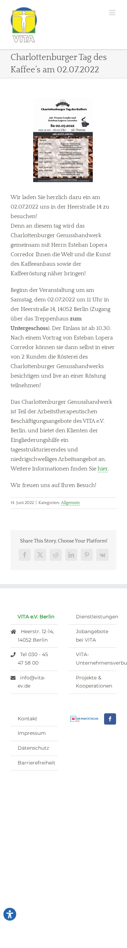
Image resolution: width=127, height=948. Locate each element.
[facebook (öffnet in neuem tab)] (110, 719)
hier (103, 469)
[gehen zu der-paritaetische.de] (84, 718)
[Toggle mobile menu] (112, 12)
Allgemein (70, 502)
